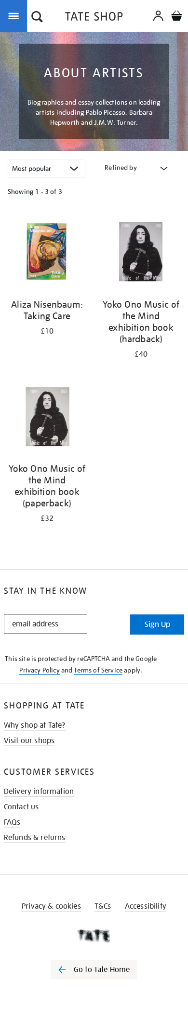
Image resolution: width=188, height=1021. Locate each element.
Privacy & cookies (51, 906)
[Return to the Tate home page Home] (94, 18)
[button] (37, 17)
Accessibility (145, 906)
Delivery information (39, 791)
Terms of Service (98, 670)
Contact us (21, 807)
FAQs (12, 822)
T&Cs (102, 906)
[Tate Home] (94, 936)
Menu (15, 15)
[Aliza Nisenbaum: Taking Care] (47, 252)
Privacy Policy (39, 670)
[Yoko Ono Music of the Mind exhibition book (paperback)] (47, 416)
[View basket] (176, 17)
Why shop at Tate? (35, 725)
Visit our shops (29, 740)
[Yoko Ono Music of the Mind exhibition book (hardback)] (141, 252)
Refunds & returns (35, 837)
